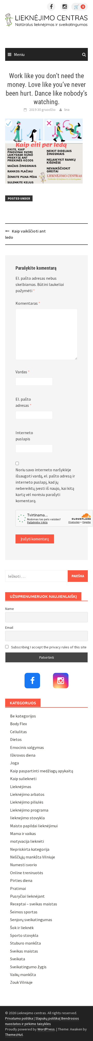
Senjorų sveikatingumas (31, 919)
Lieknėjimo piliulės (26, 802)
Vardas (23, 371)
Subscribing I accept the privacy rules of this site (48, 647)
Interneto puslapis (24, 435)
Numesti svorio (23, 864)
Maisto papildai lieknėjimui (34, 825)
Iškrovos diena (22, 755)
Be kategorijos (23, 715)
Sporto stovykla (24, 935)
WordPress (46, 1029)
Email (9, 627)
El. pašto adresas (24, 402)
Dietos (16, 739)
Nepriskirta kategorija (29, 849)
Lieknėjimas (20, 786)
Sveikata (17, 958)
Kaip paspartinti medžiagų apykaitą (41, 770)
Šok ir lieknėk (22, 927)
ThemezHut (14, 1034)
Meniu (19, 54)
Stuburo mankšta (25, 943)
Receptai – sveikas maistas (33, 903)
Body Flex (18, 723)
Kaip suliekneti (23, 778)
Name (9, 608)
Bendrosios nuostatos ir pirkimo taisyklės (42, 1021)
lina (66, 109)
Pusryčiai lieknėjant (27, 896)
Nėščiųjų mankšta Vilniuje (32, 857)
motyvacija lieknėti (27, 841)
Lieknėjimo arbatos (27, 794)
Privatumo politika (19, 1018)
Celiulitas (18, 731)
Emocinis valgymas (27, 747)
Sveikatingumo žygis (28, 966)
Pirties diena (21, 880)
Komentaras (28, 303)
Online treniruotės (26, 872)
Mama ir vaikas (23, 833)
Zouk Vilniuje (21, 982)
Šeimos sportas (23, 911)
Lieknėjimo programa (29, 810)
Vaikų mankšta (23, 974)
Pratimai (18, 888)
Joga (14, 762)
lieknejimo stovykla (27, 817)
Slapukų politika (47, 1018)
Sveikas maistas (24, 951)
